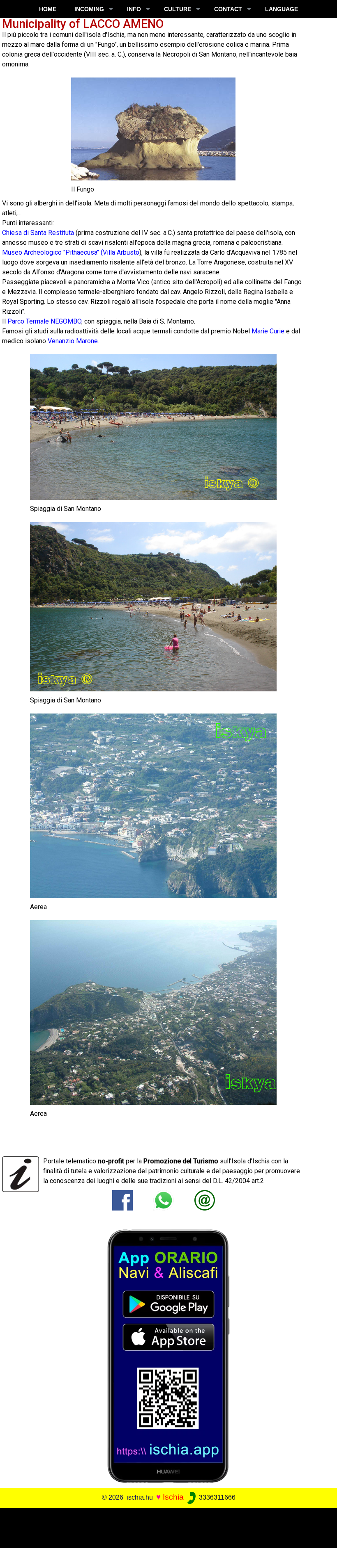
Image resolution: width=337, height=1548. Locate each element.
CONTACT (228, 9)
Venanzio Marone (73, 341)
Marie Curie (268, 331)
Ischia (173, 1497)
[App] (168, 1355)
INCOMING (89, 9)
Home (47, 9)
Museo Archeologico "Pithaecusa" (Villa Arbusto (70, 252)
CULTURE (177, 9)
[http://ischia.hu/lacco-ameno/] (204, 1200)
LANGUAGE (281, 9)
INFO (134, 9)
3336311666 (216, 1497)
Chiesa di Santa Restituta (38, 233)
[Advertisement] (165, 1526)
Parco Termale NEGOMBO (44, 321)
